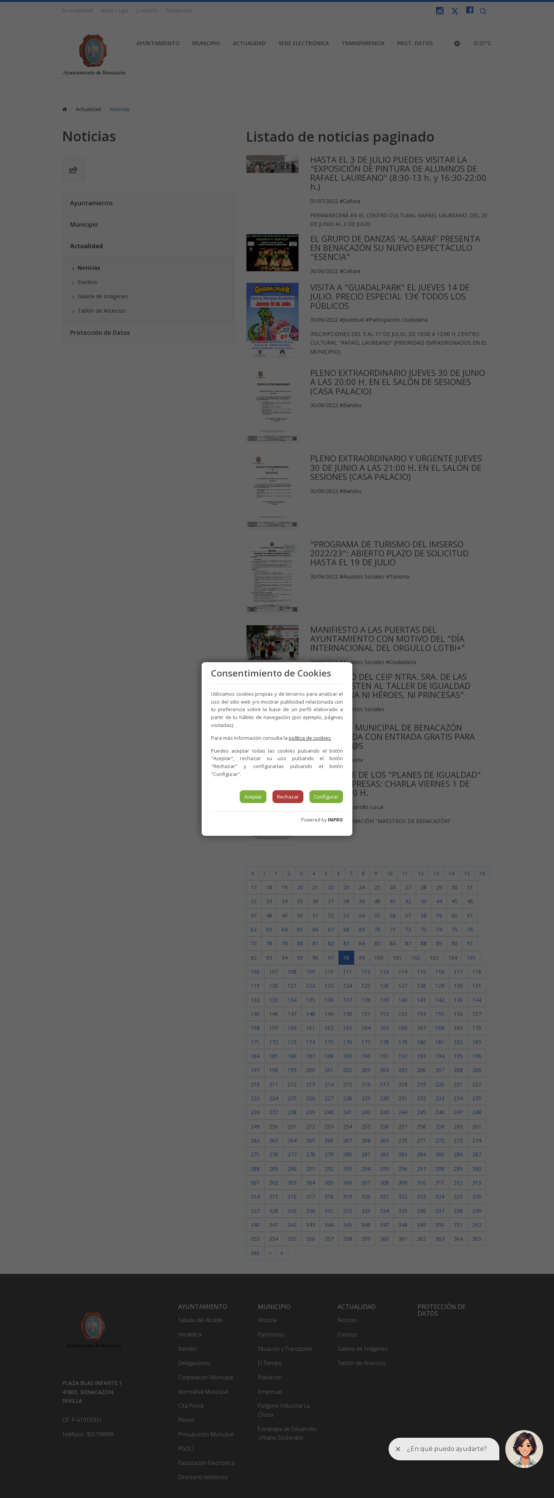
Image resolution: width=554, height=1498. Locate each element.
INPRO (335, 820)
